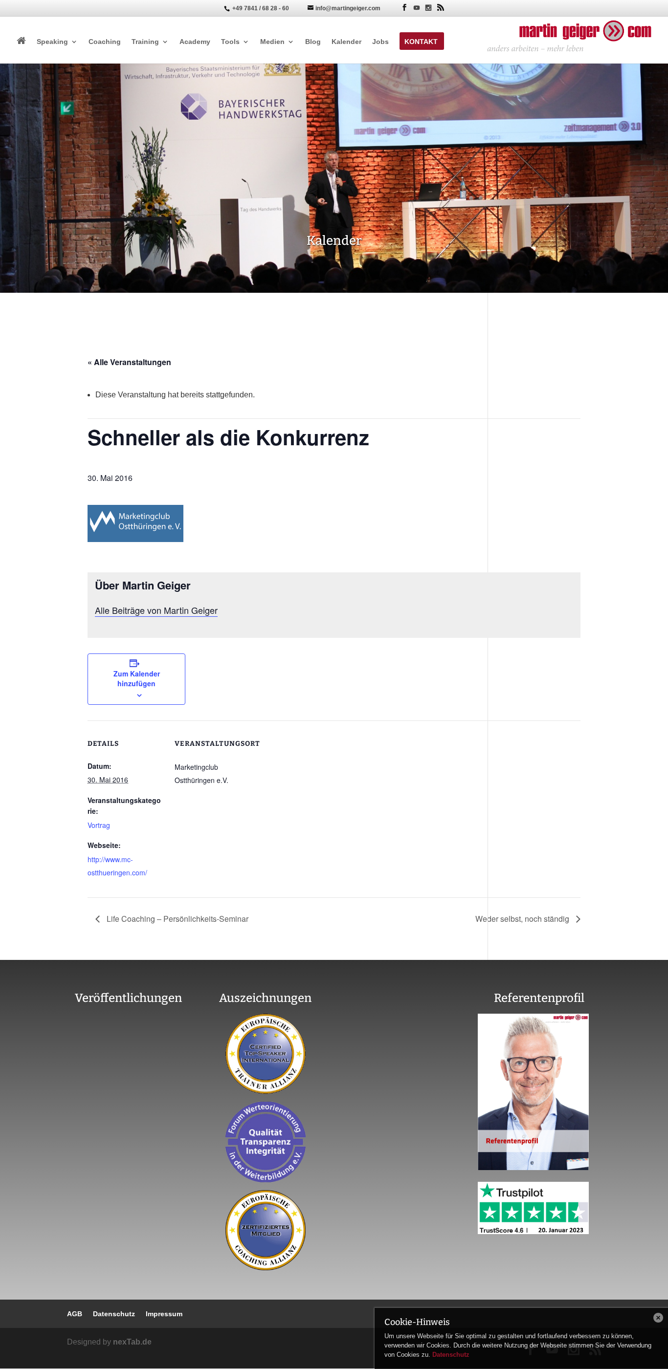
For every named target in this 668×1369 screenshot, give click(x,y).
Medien (272, 41)
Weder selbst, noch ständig (523, 918)
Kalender (346, 41)
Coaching (105, 41)
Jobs (380, 41)
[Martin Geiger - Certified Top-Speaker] (266, 1054)
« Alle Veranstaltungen (129, 362)
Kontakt (421, 41)
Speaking (52, 41)
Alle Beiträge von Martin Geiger (156, 610)
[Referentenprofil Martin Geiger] (533, 1167)
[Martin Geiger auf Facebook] (404, 7)
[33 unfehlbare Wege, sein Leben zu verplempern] (128, 1135)
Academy (194, 41)
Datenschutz (450, 1354)
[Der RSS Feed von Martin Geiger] (440, 7)
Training (145, 41)
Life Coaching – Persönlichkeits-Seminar (176, 918)
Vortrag (99, 825)
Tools (230, 41)
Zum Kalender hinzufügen (136, 678)
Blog (313, 41)
